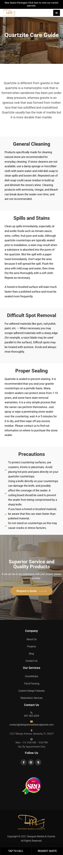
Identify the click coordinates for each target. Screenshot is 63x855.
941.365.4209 (31, 715)
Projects (31, 646)
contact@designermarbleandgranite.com (31, 724)
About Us (32, 639)
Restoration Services (32, 697)
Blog (31, 653)
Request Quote (47, 851)
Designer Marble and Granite (14, 12)
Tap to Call (15, 851)
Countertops (31, 676)
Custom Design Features (31, 690)
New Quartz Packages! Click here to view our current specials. (31, 4)
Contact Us (31, 660)
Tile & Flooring (31, 683)
